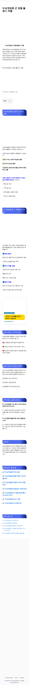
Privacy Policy (9, 677)
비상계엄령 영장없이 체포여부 (16, 489)
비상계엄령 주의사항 (12, 472)
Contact (22, 677)
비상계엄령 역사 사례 (12, 499)
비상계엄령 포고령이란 (13, 503)
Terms (16, 677)
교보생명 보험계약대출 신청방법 (14, 533)
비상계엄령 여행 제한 (10, 523)
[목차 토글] (9, 101)
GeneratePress (14, 682)
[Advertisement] (14, 29)
